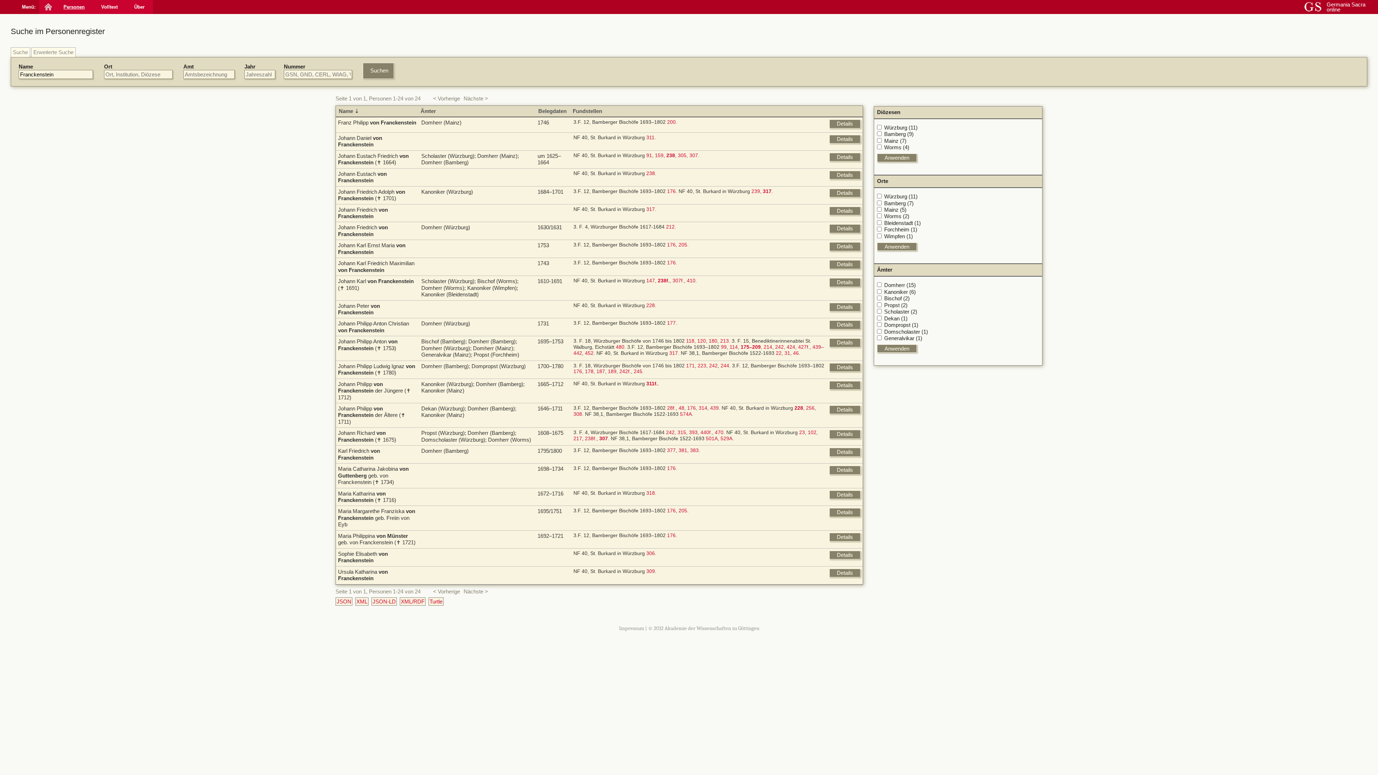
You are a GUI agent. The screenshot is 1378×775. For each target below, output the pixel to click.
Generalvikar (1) (903, 338)
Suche (20, 52)
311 (650, 137)
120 (701, 341)
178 (589, 371)
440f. (706, 432)
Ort (108, 67)
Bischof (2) (897, 298)
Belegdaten (552, 111)
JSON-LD (384, 601)
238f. (590, 438)
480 (620, 347)
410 (691, 280)
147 (650, 280)
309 (650, 571)
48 (681, 408)
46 (796, 353)
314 (703, 408)
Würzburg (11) (901, 128)
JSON (344, 601)
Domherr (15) (900, 285)
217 (577, 438)
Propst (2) (896, 305)
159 (659, 155)
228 (650, 305)
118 (690, 341)
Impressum (631, 628)
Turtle (436, 601)
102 (812, 432)
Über (139, 7)
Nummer (294, 67)
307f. (678, 280)
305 (682, 155)
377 (671, 450)
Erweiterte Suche (53, 52)
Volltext (109, 7)
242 (779, 347)
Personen (74, 7)
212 (670, 227)
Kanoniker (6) (900, 292)
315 (682, 432)
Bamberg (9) (899, 134)
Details (845, 124)
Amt (188, 67)
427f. (804, 347)
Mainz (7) (895, 141)
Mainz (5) (895, 210)
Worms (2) (896, 216)
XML (361, 601)
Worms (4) (896, 147)
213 (724, 341)
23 (802, 432)
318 (650, 493)
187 (600, 371)
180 (713, 341)
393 (693, 432)
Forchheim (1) (900, 229)
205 (683, 245)
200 (671, 122)
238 (650, 173)
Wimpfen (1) (898, 236)
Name (26, 67)
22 (779, 353)
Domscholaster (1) (906, 332)
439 (714, 408)
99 (724, 347)
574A (686, 414)
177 (671, 323)
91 (649, 155)
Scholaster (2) (900, 312)
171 (690, 365)
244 (725, 365)
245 (638, 371)
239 (755, 191)
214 (768, 347)
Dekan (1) (896, 318)
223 (702, 365)
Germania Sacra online (1346, 7)
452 (589, 353)
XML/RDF (413, 601)
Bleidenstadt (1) (902, 223)
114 (734, 347)
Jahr (250, 67)
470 (719, 432)
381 (683, 450)
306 (650, 553)
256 (810, 408)
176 (671, 191)
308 (577, 414)
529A (726, 438)
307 (693, 155)
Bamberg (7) (899, 203)
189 (612, 371)
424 (791, 347)
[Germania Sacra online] (47, 7)
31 (787, 353)
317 (650, 209)
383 (694, 450)
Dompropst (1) (901, 325)
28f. (671, 408)
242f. (625, 371)
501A (712, 438)
